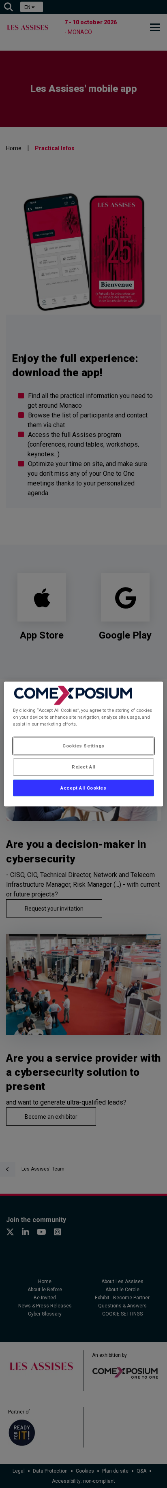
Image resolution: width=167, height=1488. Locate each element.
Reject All (83, 766)
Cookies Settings (83, 745)
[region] (83, 744)
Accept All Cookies (83, 787)
